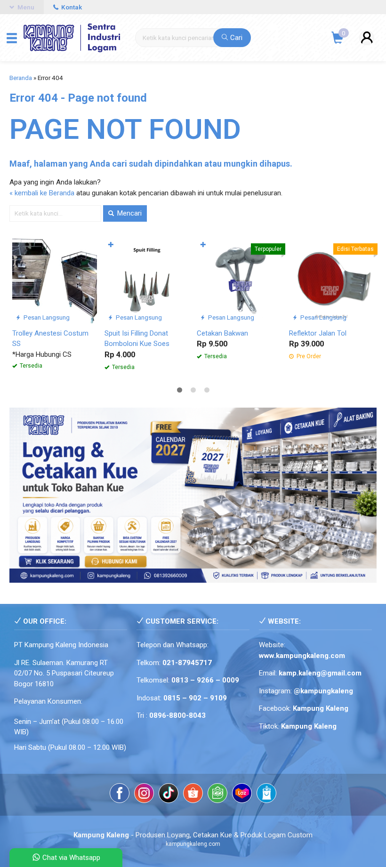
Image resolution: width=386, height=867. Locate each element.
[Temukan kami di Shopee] (193, 794)
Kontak (71, 7)
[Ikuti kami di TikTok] (168, 794)
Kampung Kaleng (309, 726)
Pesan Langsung (46, 317)
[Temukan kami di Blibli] (266, 794)
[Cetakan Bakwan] (239, 280)
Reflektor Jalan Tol (317, 333)
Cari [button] (235, 37)
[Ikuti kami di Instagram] (144, 794)
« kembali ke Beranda (41, 193)
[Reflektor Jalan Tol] (331, 280)
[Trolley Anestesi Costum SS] (54, 280)
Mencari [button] (128, 213)
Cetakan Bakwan (222, 333)
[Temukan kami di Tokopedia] (217, 794)
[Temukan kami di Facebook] (119, 794)
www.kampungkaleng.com (302, 655)
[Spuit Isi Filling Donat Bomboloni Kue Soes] (147, 280)
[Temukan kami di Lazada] (242, 794)
